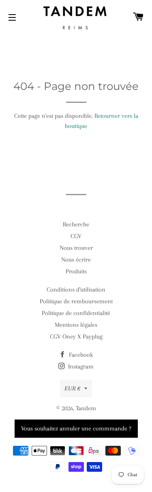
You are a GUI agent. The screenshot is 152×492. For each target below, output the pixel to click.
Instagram (80, 366)
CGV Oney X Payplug (76, 336)
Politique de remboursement (76, 301)
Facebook (80, 354)
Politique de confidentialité (76, 313)
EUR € (72, 388)
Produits (76, 271)
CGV (76, 236)
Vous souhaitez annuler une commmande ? (76, 428)
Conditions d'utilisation (76, 289)
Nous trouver (76, 247)
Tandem (86, 408)
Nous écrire (76, 259)
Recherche (76, 224)
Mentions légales (76, 324)
